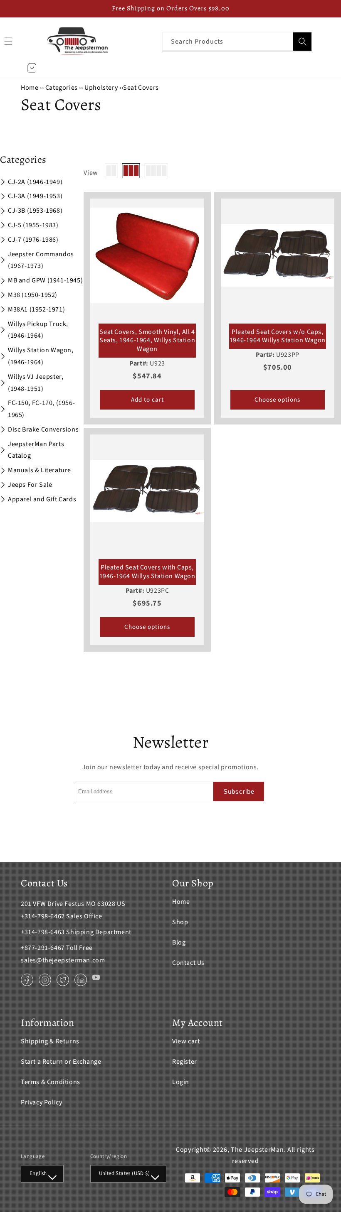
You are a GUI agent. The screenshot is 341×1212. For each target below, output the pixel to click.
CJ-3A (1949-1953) (35, 196)
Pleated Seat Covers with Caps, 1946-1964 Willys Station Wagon (147, 572)
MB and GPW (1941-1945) (45, 280)
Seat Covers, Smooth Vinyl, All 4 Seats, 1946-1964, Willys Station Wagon (147, 340)
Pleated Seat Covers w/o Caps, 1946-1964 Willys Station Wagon (278, 336)
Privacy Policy (41, 1102)
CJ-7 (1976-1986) (33, 239)
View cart (186, 1041)
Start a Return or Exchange (61, 1061)
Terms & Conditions (50, 1082)
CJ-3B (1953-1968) (35, 210)
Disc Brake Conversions (43, 429)
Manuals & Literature (39, 470)
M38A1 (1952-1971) (36, 309)
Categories (62, 87)
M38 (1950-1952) (32, 294)
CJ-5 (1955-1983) (33, 225)
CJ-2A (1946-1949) (35, 181)
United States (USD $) (124, 1173)
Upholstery (101, 87)
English (38, 1173)
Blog (178, 942)
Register (184, 1061)
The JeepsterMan (257, 1149)
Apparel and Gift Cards (42, 499)
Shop (180, 922)
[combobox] (237, 41)
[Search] (302, 41)
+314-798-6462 (43, 916)
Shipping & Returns (50, 1041)
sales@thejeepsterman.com (63, 960)
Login (180, 1082)
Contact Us (188, 962)
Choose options (277, 399)
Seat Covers (141, 87)
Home (29, 87)
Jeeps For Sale (30, 484)
